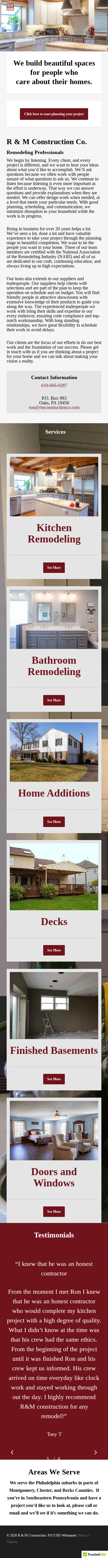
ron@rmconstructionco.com (54, 407)
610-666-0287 (54, 385)
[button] (54, 114)
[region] (54, 1357)
